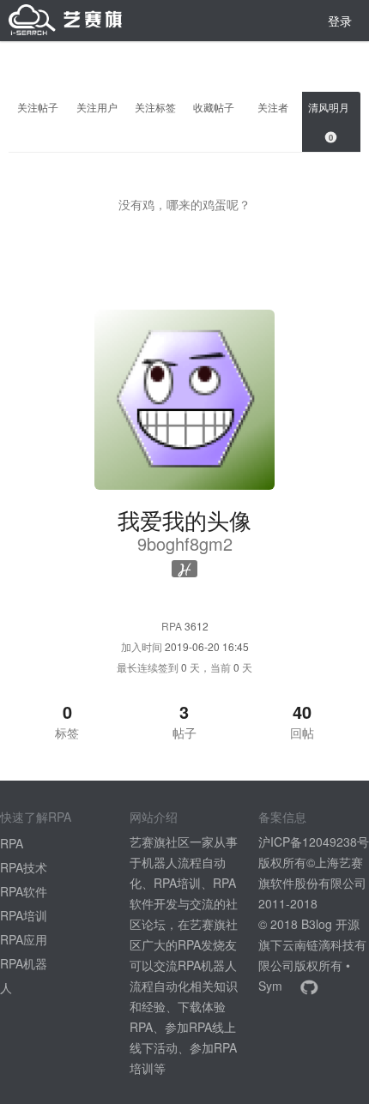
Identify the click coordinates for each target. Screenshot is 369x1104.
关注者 (272, 107)
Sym (270, 985)
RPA (11, 843)
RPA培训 (23, 915)
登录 (340, 20)
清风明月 (331, 121)
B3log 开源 (330, 923)
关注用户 (97, 107)
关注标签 (155, 107)
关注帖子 (37, 107)
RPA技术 (23, 867)
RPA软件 (23, 891)
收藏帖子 (213, 107)
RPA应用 (23, 939)
